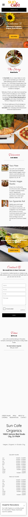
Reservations (14, 417)
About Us (21, 415)
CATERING (4, 417)
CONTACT (23, 417)
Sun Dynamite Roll (17, 201)
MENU (14, 415)
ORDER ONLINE (6, 415)
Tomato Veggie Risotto (15, 182)
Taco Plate (13, 165)
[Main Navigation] (3, 5)
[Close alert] (24, 505)
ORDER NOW (14, 10)
